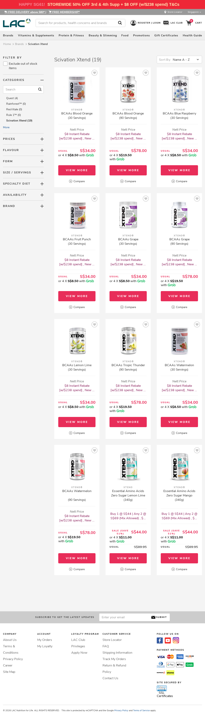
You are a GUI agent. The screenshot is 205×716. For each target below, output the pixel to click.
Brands (19, 44)
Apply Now (79, 652)
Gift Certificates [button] (166, 35)
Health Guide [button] (192, 35)
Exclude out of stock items (23, 66)
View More (77, 170)
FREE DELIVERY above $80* (26, 12)
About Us (10, 640)
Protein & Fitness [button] (71, 35)
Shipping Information (117, 652)
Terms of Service (141, 710)
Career (7, 665)
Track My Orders (114, 659)
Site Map (9, 672)
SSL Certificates (165, 694)
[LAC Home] (17, 23)
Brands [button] (8, 35)
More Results (128, 593)
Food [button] (125, 35)
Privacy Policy (13, 659)
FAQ (105, 646)
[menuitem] (8, 35)
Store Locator (112, 640)
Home (7, 44)
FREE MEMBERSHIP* (65, 12)
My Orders (44, 640)
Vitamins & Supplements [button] (36, 35)
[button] (162, 688)
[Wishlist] (94, 73)
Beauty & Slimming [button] (103, 35)
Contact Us (110, 678)
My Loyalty (44, 646)
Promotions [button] (141, 35)
